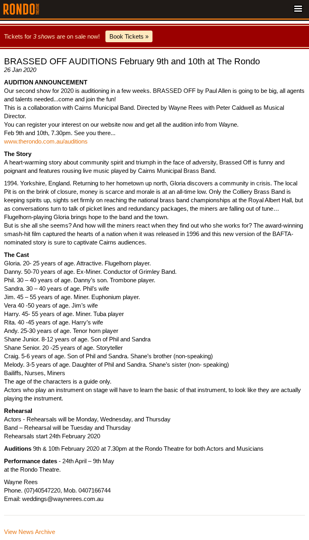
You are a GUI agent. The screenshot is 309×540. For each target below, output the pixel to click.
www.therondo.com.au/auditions (46, 141)
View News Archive (29, 531)
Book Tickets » (128, 36)
